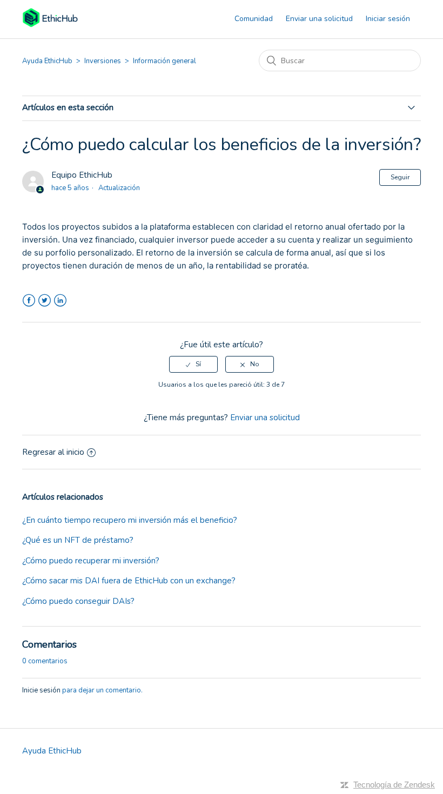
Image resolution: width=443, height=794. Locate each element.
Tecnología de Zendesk (394, 784)
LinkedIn (60, 300)
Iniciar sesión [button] (388, 19)
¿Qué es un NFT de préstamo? (77, 540)
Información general (164, 61)
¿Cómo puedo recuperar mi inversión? (90, 560)
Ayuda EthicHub (47, 61)
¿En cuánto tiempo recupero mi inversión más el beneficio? (129, 520)
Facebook (29, 300)
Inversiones (102, 61)
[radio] (193, 364)
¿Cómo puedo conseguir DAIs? (78, 601)
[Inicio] (50, 24)
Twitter (44, 300)
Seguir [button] (400, 177)
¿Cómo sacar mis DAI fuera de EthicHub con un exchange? (129, 580)
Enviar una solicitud (319, 19)
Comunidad (253, 19)
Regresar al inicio (53, 452)
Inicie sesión (41, 690)
